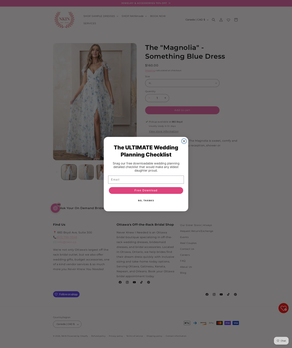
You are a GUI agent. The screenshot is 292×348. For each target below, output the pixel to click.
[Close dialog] (184, 141)
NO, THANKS (146, 200)
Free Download (146, 190)
